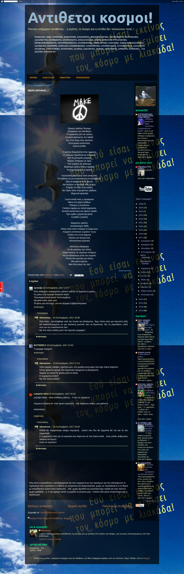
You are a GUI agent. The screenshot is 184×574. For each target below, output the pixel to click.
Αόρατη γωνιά (144, 352)
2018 (141, 234)
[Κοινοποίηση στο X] (79, 275)
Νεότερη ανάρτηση (40, 506)
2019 (141, 230)
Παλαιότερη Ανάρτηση (116, 506)
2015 (141, 303)
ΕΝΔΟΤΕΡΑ (65, 77)
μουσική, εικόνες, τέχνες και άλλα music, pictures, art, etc (146, 386)
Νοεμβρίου (146, 245)
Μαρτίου (145, 287)
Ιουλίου (144, 272)
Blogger (146, 558)
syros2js (38, 288)
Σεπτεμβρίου (146, 252)
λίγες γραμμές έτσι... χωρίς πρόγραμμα (144, 321)
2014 (141, 307)
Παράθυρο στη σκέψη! (144, 167)
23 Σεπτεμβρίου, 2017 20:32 (62, 394)
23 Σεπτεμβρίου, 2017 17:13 (66, 363)
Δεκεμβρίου (146, 241)
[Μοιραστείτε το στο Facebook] (81, 275)
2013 (141, 310)
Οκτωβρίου (146, 248)
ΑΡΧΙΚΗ (33, 77)
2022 (141, 219)
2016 (141, 299)
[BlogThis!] (77, 275)
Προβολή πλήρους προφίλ (50, 539)
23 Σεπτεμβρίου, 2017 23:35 (66, 427)
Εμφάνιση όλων (151, 501)
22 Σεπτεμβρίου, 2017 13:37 (56, 288)
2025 (141, 208)
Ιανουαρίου (146, 295)
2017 (141, 238)
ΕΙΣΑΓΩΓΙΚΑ (48, 77)
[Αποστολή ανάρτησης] (70, 275)
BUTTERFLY (40, 345)
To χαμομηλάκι (144, 463)
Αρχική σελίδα (77, 506)
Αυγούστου (146, 268)
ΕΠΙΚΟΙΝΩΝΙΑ (83, 77)
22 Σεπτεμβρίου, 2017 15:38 (66, 317)
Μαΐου (144, 280)
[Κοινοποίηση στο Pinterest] (83, 275)
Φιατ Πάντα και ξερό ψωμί (149, 327)
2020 (141, 226)
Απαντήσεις (42, 313)
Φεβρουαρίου (147, 291)
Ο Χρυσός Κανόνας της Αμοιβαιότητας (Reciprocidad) (146, 469)
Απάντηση (39, 307)
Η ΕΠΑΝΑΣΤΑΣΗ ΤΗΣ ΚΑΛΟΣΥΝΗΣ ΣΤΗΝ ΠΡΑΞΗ (145, 115)
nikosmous (44, 317)
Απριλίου (145, 283)
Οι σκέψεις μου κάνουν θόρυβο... (145, 423)
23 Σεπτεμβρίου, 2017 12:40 (60, 345)
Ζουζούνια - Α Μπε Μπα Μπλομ (149, 393)
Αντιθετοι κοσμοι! (90, 17)
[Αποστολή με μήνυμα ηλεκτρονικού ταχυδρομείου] (75, 275)
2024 (141, 211)
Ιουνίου (144, 276)
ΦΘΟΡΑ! (149, 170)
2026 (141, 204)
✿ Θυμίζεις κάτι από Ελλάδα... (149, 428)
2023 (141, 215)
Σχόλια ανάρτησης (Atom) (52, 512)
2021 (141, 223)
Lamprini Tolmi (41, 394)
